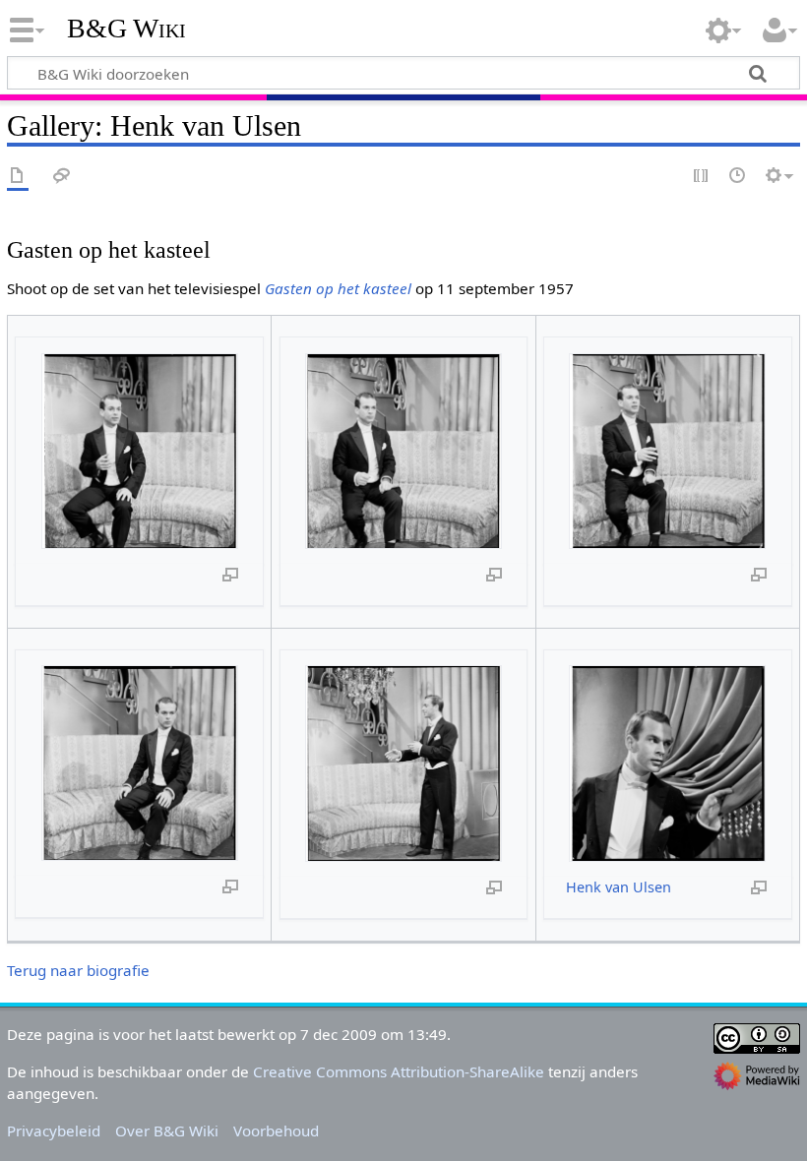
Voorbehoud (276, 1130)
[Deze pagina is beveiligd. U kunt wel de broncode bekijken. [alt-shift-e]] (702, 176)
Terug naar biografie (78, 970)
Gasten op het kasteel (338, 288)
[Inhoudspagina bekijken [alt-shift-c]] (18, 176)
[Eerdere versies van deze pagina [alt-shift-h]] (738, 176)
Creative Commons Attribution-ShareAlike (398, 1071)
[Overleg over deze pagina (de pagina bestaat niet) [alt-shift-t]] (62, 176)
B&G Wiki (126, 28)
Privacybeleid (53, 1130)
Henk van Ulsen (618, 887)
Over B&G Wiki (166, 1130)
